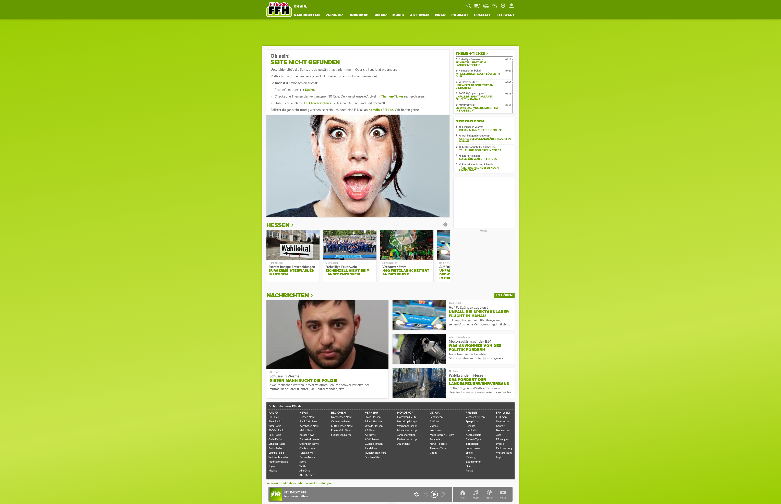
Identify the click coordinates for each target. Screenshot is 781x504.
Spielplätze (472, 421)
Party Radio (275, 448)
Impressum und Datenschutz (284, 483)
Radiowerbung (504, 448)
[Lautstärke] (416, 494)
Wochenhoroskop (407, 426)
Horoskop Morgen (407, 421)
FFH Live (273, 417)
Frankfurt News (308, 421)
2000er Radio (276, 430)
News (303, 412)
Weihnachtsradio (278, 457)
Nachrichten (307, 15)
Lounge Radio (276, 453)
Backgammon (473, 462)
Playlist (477, 4)
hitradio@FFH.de (381, 110)
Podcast (459, 15)
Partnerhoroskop (407, 439)
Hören (507, 295)
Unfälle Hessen (374, 426)
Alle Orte (304, 470)
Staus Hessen (373, 417)
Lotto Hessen (473, 448)
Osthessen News (341, 421)
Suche (309, 89)
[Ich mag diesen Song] (426, 494)
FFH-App (501, 417)
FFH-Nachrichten (316, 103)
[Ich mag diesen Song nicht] (442, 494)
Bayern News (307, 457)
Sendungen (436, 417)
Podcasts (435, 439)
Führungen (502, 439)
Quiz (468, 466)
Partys (469, 470)
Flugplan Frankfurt (375, 453)
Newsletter (502, 421)
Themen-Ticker (392, 96)
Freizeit (482, 15)
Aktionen (419, 15)
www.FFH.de (293, 406)
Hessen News (307, 417)
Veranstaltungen (475, 417)
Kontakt (500, 426)
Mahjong (471, 457)
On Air (380, 15)
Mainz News (306, 430)
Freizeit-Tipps (473, 439)
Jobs (498, 435)
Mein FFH (511, 4)
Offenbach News (309, 444)
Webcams (435, 430)
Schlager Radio (276, 444)
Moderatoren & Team (442, 435)
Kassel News (306, 435)
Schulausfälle (372, 457)
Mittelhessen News (342, 426)
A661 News (372, 439)
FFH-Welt (505, 15)
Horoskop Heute (407, 417)
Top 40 (272, 466)
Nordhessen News (341, 417)
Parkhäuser (371, 448)
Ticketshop (472, 444)
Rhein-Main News (341, 430)
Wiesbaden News (309, 426)
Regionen (338, 412)
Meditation (472, 430)
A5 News (370, 435)
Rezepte (470, 426)
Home (463, 498)
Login (499, 457)
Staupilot (486, 4)
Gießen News (307, 448)
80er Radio (274, 421)
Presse (500, 444)
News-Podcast (438, 444)
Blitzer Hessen (373, 421)
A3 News (370, 430)
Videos (434, 426)
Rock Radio (274, 435)
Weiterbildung (504, 453)
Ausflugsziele (473, 435)
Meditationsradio (278, 462)
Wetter (494, 4)
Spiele (469, 453)
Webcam (503, 4)
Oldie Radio (274, 439)
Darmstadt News (309, 439)
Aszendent (403, 444)
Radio (273, 412)
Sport (302, 462)
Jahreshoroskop (406, 435)
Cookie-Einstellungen (317, 483)
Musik (398, 15)
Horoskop (358, 15)
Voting (433, 453)
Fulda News (306, 453)
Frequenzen (502, 430)
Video (440, 15)
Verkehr (334, 15)
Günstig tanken (374, 444)
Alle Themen (306, 475)
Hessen (277, 225)
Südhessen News (341, 435)
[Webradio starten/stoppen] (434, 494)
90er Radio (274, 426)
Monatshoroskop (407, 430)
